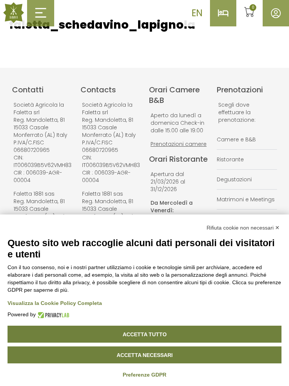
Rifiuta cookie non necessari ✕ (243, 228)
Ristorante (230, 159)
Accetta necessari (145, 355)
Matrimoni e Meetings (246, 199)
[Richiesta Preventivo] (223, 13)
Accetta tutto (145, 334)
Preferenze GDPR (144, 375)
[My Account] (276, 13)
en (197, 13)
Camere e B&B (236, 139)
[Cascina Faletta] (13, 12)
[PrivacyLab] (52, 314)
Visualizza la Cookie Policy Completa (55, 303)
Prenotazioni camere (179, 144)
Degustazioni (234, 179)
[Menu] (40, 12)
